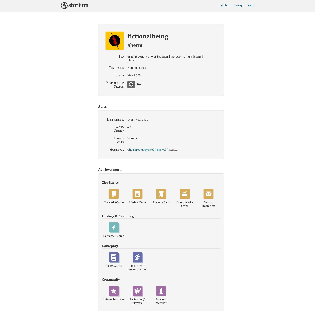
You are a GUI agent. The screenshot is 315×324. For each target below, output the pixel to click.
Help (251, 5)
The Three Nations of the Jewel (146, 149)
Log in (224, 5)
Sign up (238, 5)
